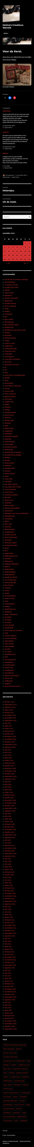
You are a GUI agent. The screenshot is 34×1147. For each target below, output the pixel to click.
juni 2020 (8, 752)
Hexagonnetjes (10, 412)
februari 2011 (9, 984)
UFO (6, 657)
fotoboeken (9, 383)
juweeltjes (8, 434)
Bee (6, 317)
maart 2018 (9, 821)
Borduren (8, 335)
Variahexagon (10, 665)
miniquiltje (9, 519)
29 (25, 259)
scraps (7, 593)
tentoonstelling (10, 638)
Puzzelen (8, 559)
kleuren (7, 460)
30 (29, 259)
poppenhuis (9, 553)
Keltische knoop (11, 447)
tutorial (7, 649)
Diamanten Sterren (12, 364)
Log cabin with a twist (13, 487)
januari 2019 (9, 798)
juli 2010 (8, 1002)
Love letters (9, 492)
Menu (6, 33)
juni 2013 (8, 909)
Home (5, 1131)
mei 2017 (8, 843)
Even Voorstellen (9, 1135)
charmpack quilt (11, 349)
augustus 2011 (10, 968)
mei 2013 (8, 912)
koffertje (8, 465)
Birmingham (9, 322)
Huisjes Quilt (15, 1077)
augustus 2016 (10, 856)
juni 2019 (8, 784)
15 (25, 251)
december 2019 (10, 768)
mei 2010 (8, 1008)
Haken (7, 404)
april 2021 (8, 726)
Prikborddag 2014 (11, 556)
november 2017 (10, 829)
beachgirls (8, 314)
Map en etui (9, 500)
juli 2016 (8, 859)
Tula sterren (9, 644)
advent (18, 1049)
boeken (7, 333)
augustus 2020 (10, 747)
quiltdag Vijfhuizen (12, 564)
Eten (6, 372)
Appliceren (9, 301)
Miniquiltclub (10, 516)
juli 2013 (8, 907)
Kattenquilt (9, 444)
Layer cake (8, 479)
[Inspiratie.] (16, 140)
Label (7, 476)
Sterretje (8, 622)
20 (17, 255)
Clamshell (8, 354)
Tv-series (8, 652)
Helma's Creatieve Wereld (10, 1141)
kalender (25, 1077)
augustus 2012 (10, 936)
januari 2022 (9, 712)
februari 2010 (9, 1016)
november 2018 (10, 803)
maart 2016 (9, 869)
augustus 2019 (10, 779)
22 (25, 255)
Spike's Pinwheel (11, 614)
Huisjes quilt (9, 420)
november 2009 (10, 1024)
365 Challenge (10, 282)
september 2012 (10, 933)
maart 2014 (9, 885)
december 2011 (10, 957)
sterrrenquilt (9, 625)
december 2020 (10, 736)
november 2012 (10, 928)
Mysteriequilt (10, 529)
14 (21, 251)
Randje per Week (11, 577)
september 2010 (10, 997)
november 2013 (10, 896)
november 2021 (10, 718)
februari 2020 (10, 763)
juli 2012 (8, 938)
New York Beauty (11, 537)
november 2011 (10, 960)
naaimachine (9, 532)
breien (7, 341)
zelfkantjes (9, 681)
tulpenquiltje (9, 646)
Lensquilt (8, 481)
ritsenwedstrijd (10, 582)
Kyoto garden (10, 473)
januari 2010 (9, 1018)
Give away (8, 399)
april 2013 (8, 915)
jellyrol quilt (9, 428)
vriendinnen (9, 673)
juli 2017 (8, 840)
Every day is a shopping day (15, 375)
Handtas (8, 407)
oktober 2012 (9, 930)
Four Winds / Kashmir (13, 386)
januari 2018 (9, 827)
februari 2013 (9, 920)
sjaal (28, 1105)
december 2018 (10, 800)
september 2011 (10, 965)
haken (5, 1077)
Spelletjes (8, 612)
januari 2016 (9, 875)
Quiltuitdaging (10, 572)
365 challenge (8, 1049)
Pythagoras (9, 561)
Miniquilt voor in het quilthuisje (17, 513)
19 (13, 255)
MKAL (7, 521)
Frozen (7, 388)
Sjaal (6, 601)
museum (8, 527)
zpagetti (8, 683)
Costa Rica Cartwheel (12, 359)
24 (5, 259)
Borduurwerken (10, 338)
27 (17, 259)
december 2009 (10, 1021)
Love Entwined (10, 489)
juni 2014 (8, 877)
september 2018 (10, 808)
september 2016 (11, 853)
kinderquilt (9, 450)
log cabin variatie (11, 484)
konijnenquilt (10, 468)
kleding (7, 458)
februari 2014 (9, 888)
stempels (8, 620)
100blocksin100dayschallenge (14, 1045)
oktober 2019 (9, 774)
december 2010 (10, 989)
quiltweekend (10, 574)
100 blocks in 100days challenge (16, 279)
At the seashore (10, 306)
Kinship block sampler (13, 452)
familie (7, 378)
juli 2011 (7, 970)
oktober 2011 (9, 962)
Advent (7, 290)
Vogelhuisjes (9, 670)
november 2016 (10, 848)
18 (9, 255)
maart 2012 (9, 949)
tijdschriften (6, 177)
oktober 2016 (9, 851)
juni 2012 (8, 941)
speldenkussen (10, 609)
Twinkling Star (10, 654)
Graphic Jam (9, 402)
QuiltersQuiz (9, 569)
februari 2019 (9, 795)
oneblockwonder (11, 545)
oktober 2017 (9, 832)
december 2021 (10, 715)
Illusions (8, 423)
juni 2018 (8, 816)
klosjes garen (9, 463)
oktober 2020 (10, 742)
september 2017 (10, 835)
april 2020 (8, 758)
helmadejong (9, 175)
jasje (6, 426)
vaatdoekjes (9, 662)
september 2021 (10, 720)
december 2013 (10, 893)
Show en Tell (9, 598)
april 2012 (8, 946)
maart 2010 (9, 1013)
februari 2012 (9, 952)
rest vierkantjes (10, 580)
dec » (26, 263)
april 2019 (8, 790)
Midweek (17, 1085)
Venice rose (9, 668)
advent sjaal (9, 293)
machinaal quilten (11, 495)
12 (13, 251)
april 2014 (8, 883)
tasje (6, 633)
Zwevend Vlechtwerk (12, 686)
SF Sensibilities (10, 596)
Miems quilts (9, 505)
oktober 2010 (9, 994)
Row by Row (9, 585)
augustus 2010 (10, 1000)
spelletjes (7, 1113)
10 (5, 251)
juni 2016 (8, 861)
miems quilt (8, 1089)
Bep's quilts (9, 319)
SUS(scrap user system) (13, 630)
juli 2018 (8, 813)
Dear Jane (8, 362)
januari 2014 (9, 891)
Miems (25, 1085)
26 (13, 259)
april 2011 (8, 978)
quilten (7, 567)
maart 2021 (9, 728)
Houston (8, 418)
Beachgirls (21, 1061)
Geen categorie (10, 394)
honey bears (9, 415)
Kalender (8, 439)
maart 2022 (9, 710)
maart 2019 (9, 792)
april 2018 (8, 819)
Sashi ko (8, 588)
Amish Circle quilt (11, 298)
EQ (6, 370)
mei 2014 (8, 880)
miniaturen (9, 511)
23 (29, 255)
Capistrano (9, 346)
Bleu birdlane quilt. (12, 325)
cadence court (10, 343)
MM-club (8, 524)
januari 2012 (9, 954)
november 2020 (10, 739)
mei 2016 (8, 864)
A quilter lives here (12, 287)
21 (21, 255)
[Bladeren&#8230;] (16, 160)
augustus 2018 (10, 811)
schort (7, 590)
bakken (7, 311)
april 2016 (8, 867)
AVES (6, 309)
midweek (8, 503)
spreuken (8, 617)
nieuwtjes (8, 540)
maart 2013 (9, 917)
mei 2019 (8, 787)
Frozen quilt (9, 391)
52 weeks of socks (11, 285)
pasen (7, 548)
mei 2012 (8, 944)
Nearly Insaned (10, 535)
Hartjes (7, 410)
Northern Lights (11, 543)
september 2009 (11, 1029)
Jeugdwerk (8, 431)
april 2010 (8, 1010)
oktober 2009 (10, 1026)
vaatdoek (23, 1121)
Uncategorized (10, 660)
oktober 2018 (9, 806)
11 (8, 251)
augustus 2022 (10, 707)
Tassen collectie (10, 636)
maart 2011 (9, 981)
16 (29, 251)
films (6, 380)
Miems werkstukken (12, 508)
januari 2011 (9, 986)
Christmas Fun (10, 351)
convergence (9, 356)
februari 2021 (9, 731)
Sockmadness (10, 604)
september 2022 (11, 704)
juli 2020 (8, 750)
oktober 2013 (9, 899)
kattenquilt (7, 1081)
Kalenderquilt (10, 442)
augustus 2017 (10, 837)
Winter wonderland (12, 676)
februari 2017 (9, 845)
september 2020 (11, 744)
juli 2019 (8, 782)
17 (4, 255)
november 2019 (10, 771)
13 (17, 251)
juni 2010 (8, 1005)
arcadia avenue (9, 1061)
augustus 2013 (10, 904)
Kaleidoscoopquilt (11, 436)
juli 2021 (8, 723)
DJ (5, 367)
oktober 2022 (10, 702)
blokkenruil (9, 327)
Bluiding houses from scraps (15, 330)
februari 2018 (9, 824)
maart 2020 (9, 760)
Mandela (8, 497)
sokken (7, 606)
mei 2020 (8, 755)
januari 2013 (9, 922)
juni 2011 (8, 973)
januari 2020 (9, 766)
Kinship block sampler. (13, 455)
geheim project (10, 396)
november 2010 (10, 992)
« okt (8, 263)
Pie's (6, 551)
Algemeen (8, 295)
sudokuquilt (9, 628)
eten (5, 1073)
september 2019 (11, 776)
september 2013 (10, 901)
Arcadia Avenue (10, 303)
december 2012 (10, 925)
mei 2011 (8, 976)
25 (9, 259)
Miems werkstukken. (11, 1093)
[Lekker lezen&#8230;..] (16, 119)
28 (21, 259)
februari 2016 (9, 872)
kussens (8, 471)
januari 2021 (9, 734)
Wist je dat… (9, 678)
